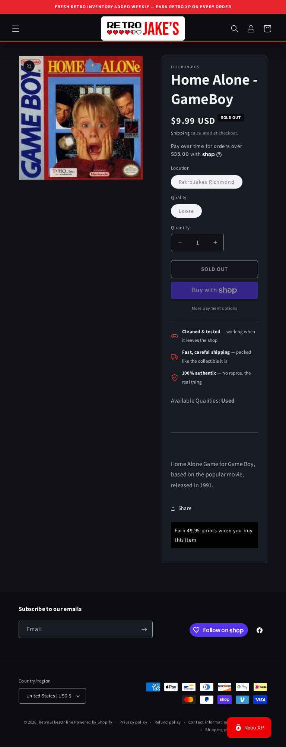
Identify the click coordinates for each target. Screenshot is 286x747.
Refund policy (168, 722)
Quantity (180, 227)
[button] (15, 29)
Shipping (180, 133)
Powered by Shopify (93, 722)
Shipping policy (220, 729)
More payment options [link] (215, 308)
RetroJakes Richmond (210, 183)
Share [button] (184, 508)
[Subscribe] (144, 629)
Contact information (208, 722)
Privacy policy (133, 722)
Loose (190, 212)
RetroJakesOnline (56, 722)
